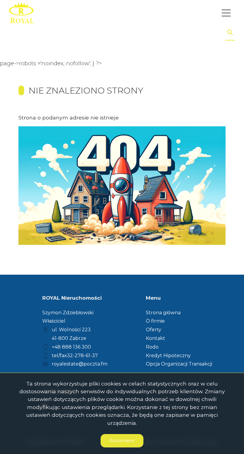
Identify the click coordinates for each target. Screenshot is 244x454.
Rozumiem (122, 440)
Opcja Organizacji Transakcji (179, 364)
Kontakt (155, 338)
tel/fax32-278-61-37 (75, 355)
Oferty (153, 329)
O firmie (155, 321)
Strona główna (163, 312)
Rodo (152, 347)
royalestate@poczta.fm (79, 364)
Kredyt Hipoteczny (168, 355)
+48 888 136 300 (71, 347)
